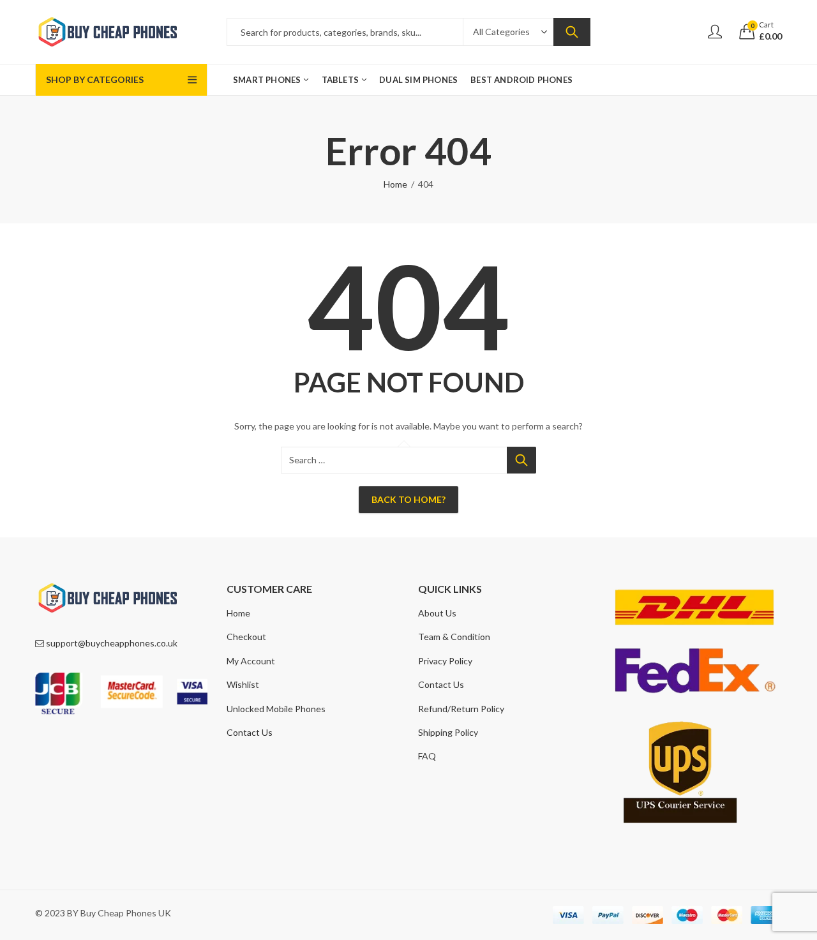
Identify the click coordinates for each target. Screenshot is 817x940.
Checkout (246, 636)
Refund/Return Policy (461, 708)
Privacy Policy (445, 660)
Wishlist (243, 684)
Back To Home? (408, 499)
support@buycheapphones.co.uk (111, 643)
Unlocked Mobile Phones (276, 708)
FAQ (427, 755)
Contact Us (250, 732)
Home (395, 184)
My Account (251, 660)
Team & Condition (454, 636)
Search (571, 32)
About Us (437, 613)
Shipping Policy (448, 732)
